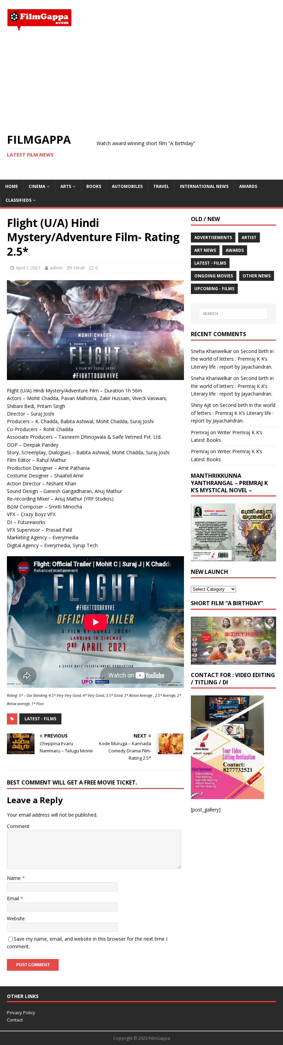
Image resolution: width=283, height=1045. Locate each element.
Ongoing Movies (213, 276)
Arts (65, 186)
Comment (18, 826)
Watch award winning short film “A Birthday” (124, 143)
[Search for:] (233, 314)
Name (14, 878)
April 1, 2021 (28, 268)
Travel (161, 186)
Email (13, 898)
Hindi (79, 268)
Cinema (37, 186)
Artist (249, 237)
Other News (257, 276)
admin (56, 268)
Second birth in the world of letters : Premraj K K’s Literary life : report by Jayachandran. (232, 359)
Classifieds (18, 200)
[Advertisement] (141, 82)
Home (11, 186)
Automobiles (127, 186)
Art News (205, 250)
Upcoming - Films (214, 289)
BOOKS (93, 186)
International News (204, 186)
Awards (248, 186)
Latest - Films (40, 719)
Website (16, 918)
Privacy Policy (21, 1012)
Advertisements (213, 237)
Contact (15, 1020)
